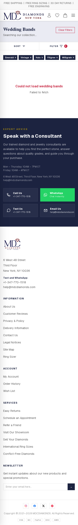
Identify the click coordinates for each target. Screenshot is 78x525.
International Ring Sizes (18, 446)
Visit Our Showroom (16, 432)
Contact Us (10, 335)
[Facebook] (34, 506)
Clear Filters (65, 30)
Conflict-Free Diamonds (18, 454)
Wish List (9, 391)
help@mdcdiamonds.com (19, 287)
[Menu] (73, 15)
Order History (12, 384)
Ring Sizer (9, 356)
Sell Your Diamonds (15, 439)
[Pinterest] (52, 506)
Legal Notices (12, 342)
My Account (11, 376)
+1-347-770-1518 (14, 282)
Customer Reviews (15, 314)
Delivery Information (16, 328)
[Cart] (65, 15)
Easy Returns (11, 411)
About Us (9, 306)
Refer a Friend (12, 425)
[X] (43, 506)
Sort (17, 46)
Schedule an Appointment (19, 418)
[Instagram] (26, 506)
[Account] (49, 15)
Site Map (8, 349)
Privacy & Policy (13, 321)
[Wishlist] (57, 15)
